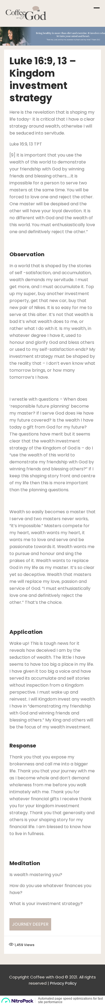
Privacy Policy (63, 983)
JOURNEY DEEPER (30, 924)
